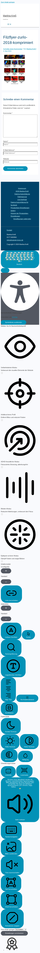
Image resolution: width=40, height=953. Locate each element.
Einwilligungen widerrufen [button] (22, 219)
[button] (5, 270)
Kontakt (9, 230)
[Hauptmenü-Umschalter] (9, 24)
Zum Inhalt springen (8, 2)
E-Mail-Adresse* (9, 150)
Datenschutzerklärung (22, 194)
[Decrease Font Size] (6, 581)
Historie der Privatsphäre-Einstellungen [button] (19, 215)
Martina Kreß (9, 15)
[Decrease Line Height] (6, 619)
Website (6, 159)
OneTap (14, 317)
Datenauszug (22, 197)
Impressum (22, 188)
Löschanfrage (22, 199)
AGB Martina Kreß (22, 191)
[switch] (2, 373)
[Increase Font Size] (6, 571)
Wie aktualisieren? (23, 787)
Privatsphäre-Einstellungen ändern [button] (20, 209)
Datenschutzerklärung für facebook (19, 204)
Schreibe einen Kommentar (12, 49)
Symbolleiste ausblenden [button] (13, 322)
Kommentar (7, 113)
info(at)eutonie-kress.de (15, 240)
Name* (5, 141)
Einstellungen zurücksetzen (14, 933)
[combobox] (20, 259)
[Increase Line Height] (6, 608)
